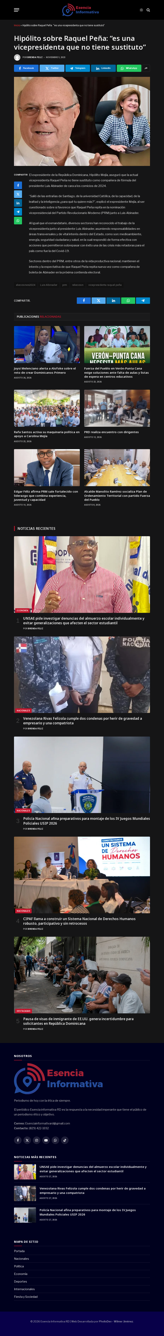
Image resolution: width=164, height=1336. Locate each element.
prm (64, 284)
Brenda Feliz (35, 57)
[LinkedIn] (18, 203)
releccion (78, 284)
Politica (19, 1266)
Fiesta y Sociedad (26, 1296)
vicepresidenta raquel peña (105, 284)
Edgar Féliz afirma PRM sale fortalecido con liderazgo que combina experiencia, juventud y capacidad (46, 495)
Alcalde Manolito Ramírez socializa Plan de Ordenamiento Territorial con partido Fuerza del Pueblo (117, 495)
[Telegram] (18, 212)
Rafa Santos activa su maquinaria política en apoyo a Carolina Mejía (47, 434)
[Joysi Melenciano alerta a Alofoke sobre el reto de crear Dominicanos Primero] (47, 344)
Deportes (20, 1281)
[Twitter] (18, 194)
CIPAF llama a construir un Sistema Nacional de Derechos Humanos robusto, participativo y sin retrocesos (79, 921)
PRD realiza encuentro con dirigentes (111, 432)
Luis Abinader (48, 284)
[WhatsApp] (18, 220)
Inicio (17, 25)
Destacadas (23, 1011)
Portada (19, 1251)
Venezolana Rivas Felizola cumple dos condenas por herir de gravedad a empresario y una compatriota (82, 720)
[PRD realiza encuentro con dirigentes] (117, 408)
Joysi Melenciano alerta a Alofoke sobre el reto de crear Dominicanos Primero (45, 370)
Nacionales (23, 711)
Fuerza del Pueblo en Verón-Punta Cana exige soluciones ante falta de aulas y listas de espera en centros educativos (116, 372)
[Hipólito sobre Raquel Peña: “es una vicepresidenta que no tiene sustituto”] (82, 121)
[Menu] (16, 9)
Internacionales (24, 1289)
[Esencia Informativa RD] (82, 10)
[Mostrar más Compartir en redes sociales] (146, 68)
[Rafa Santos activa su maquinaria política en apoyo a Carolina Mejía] (47, 408)
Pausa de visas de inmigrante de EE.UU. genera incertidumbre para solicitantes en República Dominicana (78, 1021)
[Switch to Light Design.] (141, 10)
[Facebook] (18, 185)
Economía (22, 610)
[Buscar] (148, 9)
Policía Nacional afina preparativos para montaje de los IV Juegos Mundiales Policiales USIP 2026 (86, 820)
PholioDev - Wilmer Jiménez (116, 1321)
